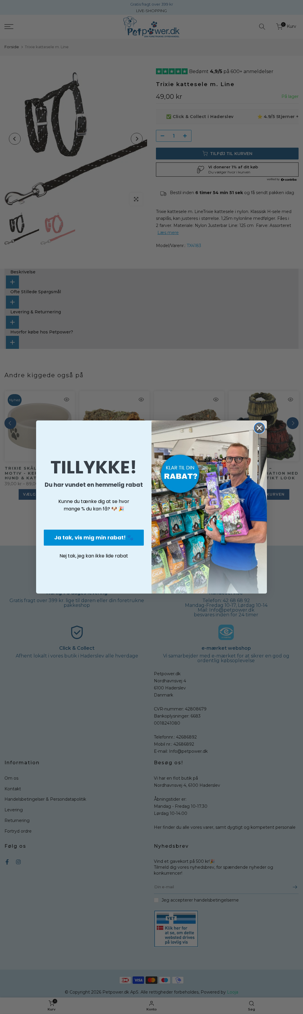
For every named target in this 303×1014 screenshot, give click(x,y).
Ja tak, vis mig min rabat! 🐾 (93, 537)
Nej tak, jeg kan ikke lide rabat (93, 555)
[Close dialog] (259, 428)
